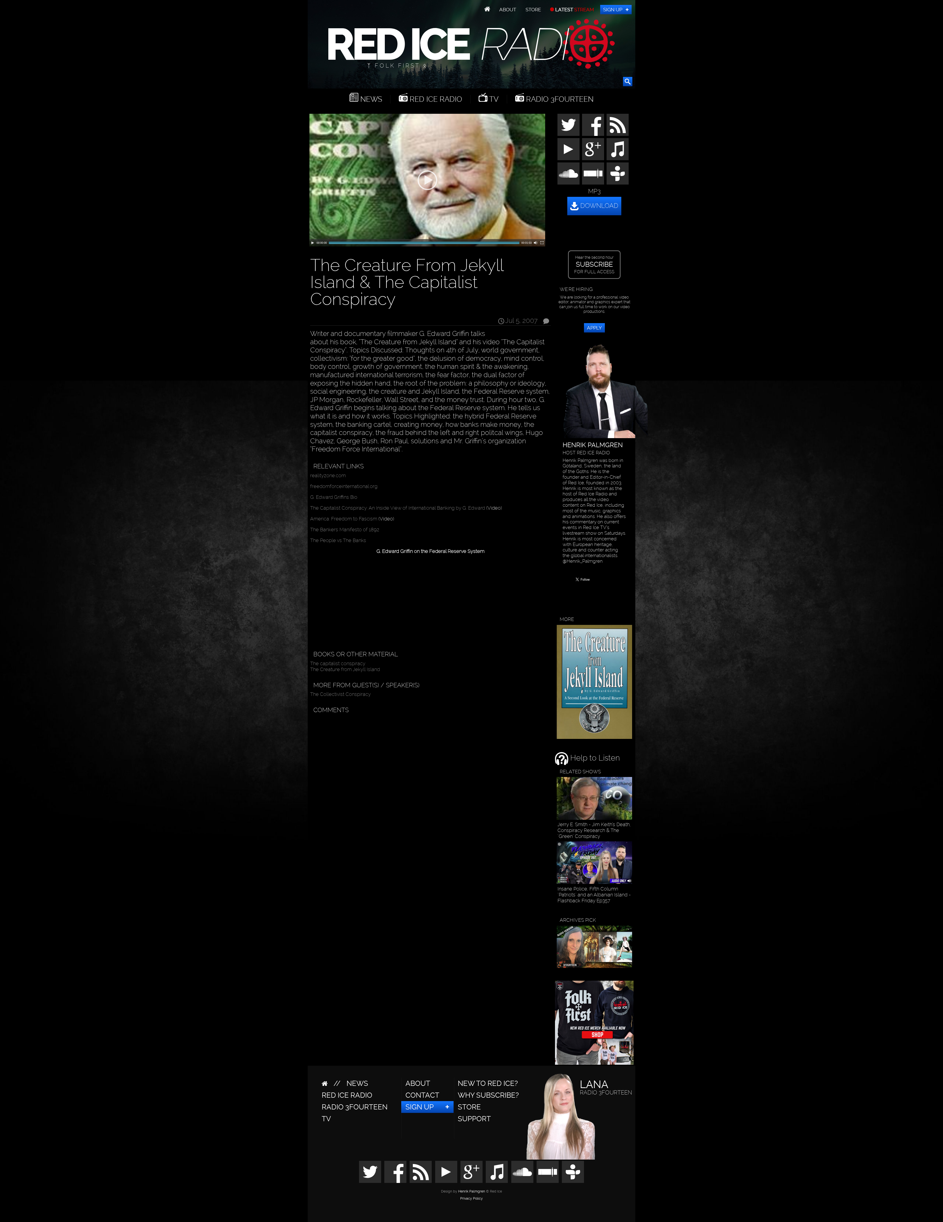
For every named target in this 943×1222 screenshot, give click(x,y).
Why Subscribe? (488, 1095)
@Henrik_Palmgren (583, 561)
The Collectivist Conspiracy (340, 694)
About (507, 10)
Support (474, 1119)
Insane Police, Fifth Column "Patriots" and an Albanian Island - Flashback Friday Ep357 (594, 895)
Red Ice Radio (435, 99)
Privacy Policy (471, 1198)
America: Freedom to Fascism (343, 519)
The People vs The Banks (338, 540)
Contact (422, 1095)
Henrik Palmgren (471, 1191)
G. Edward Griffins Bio (333, 497)
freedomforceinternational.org (343, 486)
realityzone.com (328, 475)
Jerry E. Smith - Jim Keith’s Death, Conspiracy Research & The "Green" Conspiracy (594, 830)
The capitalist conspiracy (337, 663)
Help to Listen (594, 757)
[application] (427, 180)
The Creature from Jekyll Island (345, 669)
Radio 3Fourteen (559, 99)
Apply (594, 328)
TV (493, 99)
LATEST (574, 10)
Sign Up (612, 10)
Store (533, 10)
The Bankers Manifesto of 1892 (344, 529)
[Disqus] (429, 777)
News (370, 99)
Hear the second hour (594, 264)
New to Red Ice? (488, 1083)
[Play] (313, 243)
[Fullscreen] (542, 243)
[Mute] (536, 243)
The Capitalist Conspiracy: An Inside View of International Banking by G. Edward (397, 508)
